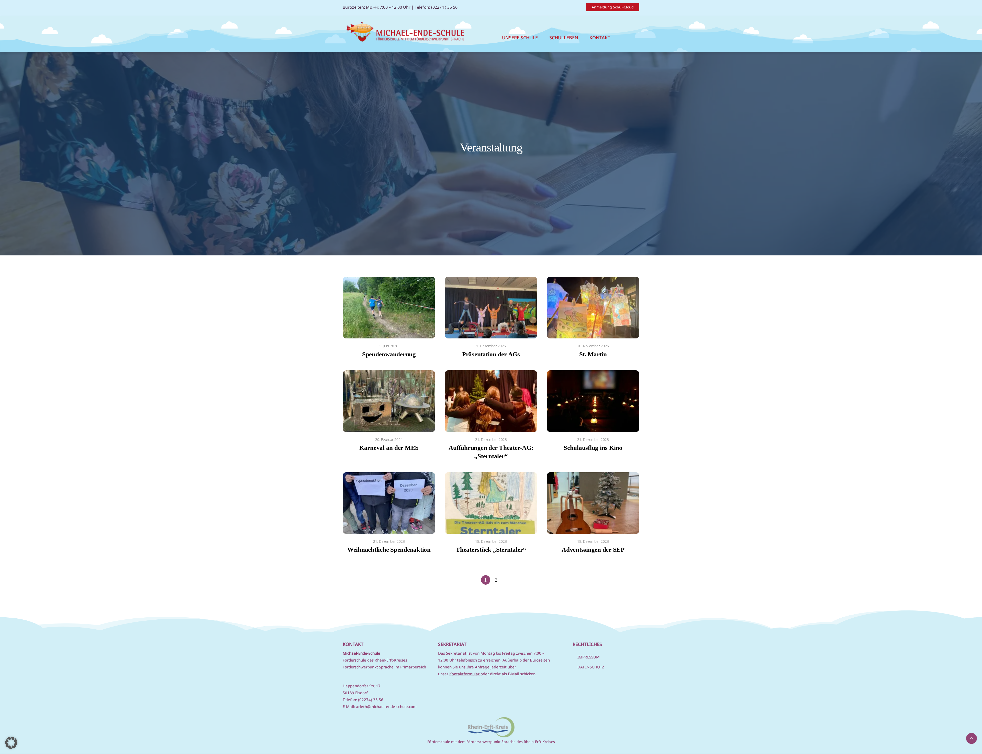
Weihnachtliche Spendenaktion (389, 549)
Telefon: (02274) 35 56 (363, 699)
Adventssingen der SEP (593, 549)
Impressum (588, 656)
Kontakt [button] (599, 37)
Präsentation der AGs (491, 354)
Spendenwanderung (389, 354)
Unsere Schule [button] (520, 37)
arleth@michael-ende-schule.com (386, 706)
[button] (11, 743)
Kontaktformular (465, 673)
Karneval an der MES (389, 447)
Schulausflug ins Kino (593, 447)
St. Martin (593, 354)
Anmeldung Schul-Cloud (613, 7)
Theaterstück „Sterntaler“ (491, 549)
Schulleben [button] (563, 37)
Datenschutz (590, 666)
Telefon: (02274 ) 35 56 (436, 7)
